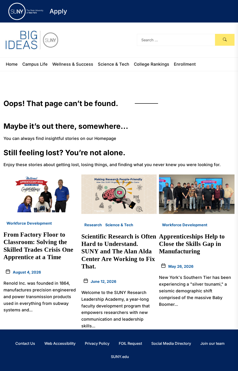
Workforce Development (29, 223)
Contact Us (25, 343)
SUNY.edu (120, 356)
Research (93, 225)
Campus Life (35, 64)
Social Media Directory (171, 343)
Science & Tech (113, 64)
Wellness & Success (72, 64)
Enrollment (185, 64)
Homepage (105, 138)
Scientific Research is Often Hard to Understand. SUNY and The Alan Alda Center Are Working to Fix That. (118, 251)
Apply (58, 11)
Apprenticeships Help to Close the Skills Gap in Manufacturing (192, 244)
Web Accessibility (60, 343)
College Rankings (151, 64)
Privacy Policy (97, 343)
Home (12, 64)
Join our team (212, 343)
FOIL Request (130, 343)
